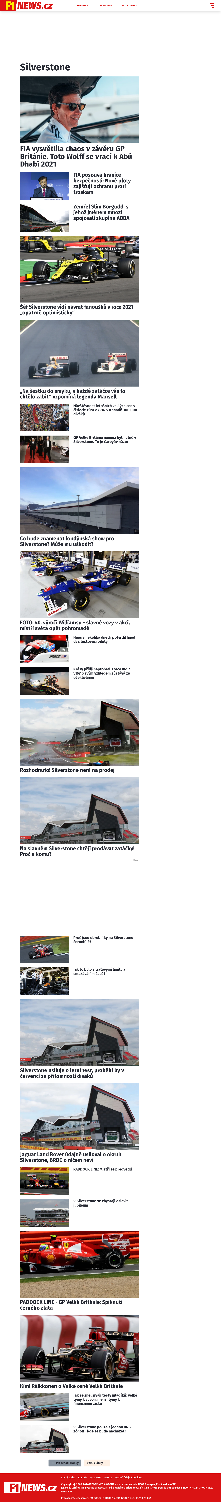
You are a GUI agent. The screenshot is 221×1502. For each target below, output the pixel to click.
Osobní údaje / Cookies (128, 1477)
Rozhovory (129, 5)
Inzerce (108, 1477)
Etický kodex (68, 1477)
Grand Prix (105, 5)
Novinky (82, 5)
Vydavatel (95, 1477)
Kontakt (82, 1477)
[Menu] (212, 5)
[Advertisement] (79, 894)
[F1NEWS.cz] (35, 5)
